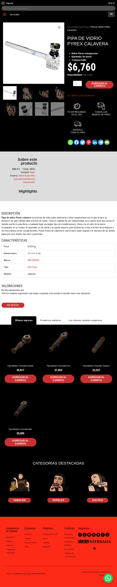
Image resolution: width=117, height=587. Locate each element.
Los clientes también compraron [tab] (85, 320)
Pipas (86, 27)
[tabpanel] (58, 392)
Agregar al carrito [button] (20, 379)
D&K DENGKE (33, 260)
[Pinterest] (88, 142)
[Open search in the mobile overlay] (58, 8)
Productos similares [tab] (50, 320)
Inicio (69, 27)
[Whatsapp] (70, 142)
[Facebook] (76, 142)
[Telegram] (101, 142)
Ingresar (9, 3)
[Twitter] (82, 142)
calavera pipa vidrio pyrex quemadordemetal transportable (24, 178)
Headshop (78, 27)
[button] (59, 27)
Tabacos (19, 500)
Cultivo (97, 500)
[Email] (107, 142)
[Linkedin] (95, 142)
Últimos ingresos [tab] (24, 320)
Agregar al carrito (99, 84)
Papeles (58, 500)
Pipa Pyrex (32, 267)
